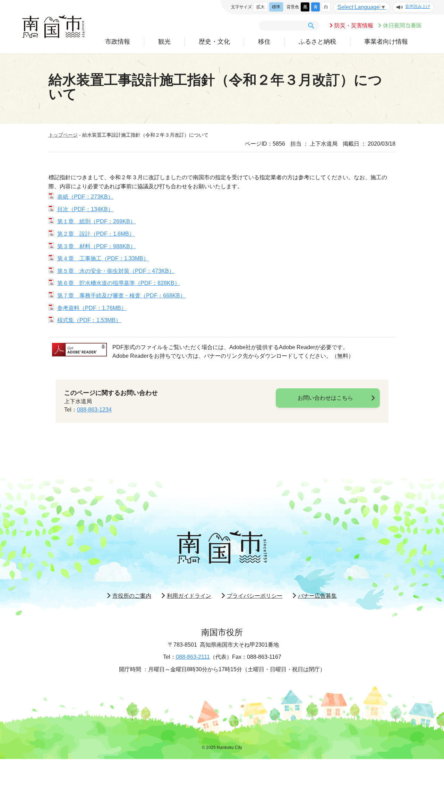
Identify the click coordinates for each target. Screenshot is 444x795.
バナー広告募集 (317, 596)
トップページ (63, 135)
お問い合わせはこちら (325, 398)
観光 (164, 41)
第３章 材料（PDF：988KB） (96, 246)
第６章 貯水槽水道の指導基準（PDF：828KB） (118, 283)
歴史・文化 (214, 41)
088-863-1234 (94, 410)
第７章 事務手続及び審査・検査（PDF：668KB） (121, 296)
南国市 (53, 26)
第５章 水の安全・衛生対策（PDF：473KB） (115, 271)
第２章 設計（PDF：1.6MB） (96, 234)
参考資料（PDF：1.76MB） (92, 308)
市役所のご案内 (131, 596)
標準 (276, 7)
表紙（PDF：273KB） (85, 197)
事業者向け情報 (386, 41)
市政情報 (117, 41)
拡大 (260, 7)
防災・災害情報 (353, 25)
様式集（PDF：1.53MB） (89, 320)
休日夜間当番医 (402, 25)
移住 (264, 41)
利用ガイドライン (189, 596)
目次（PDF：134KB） (85, 209)
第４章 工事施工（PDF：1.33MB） (103, 258)
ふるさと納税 (317, 41)
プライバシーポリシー (254, 596)
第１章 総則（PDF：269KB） (96, 221)
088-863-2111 (193, 657)
